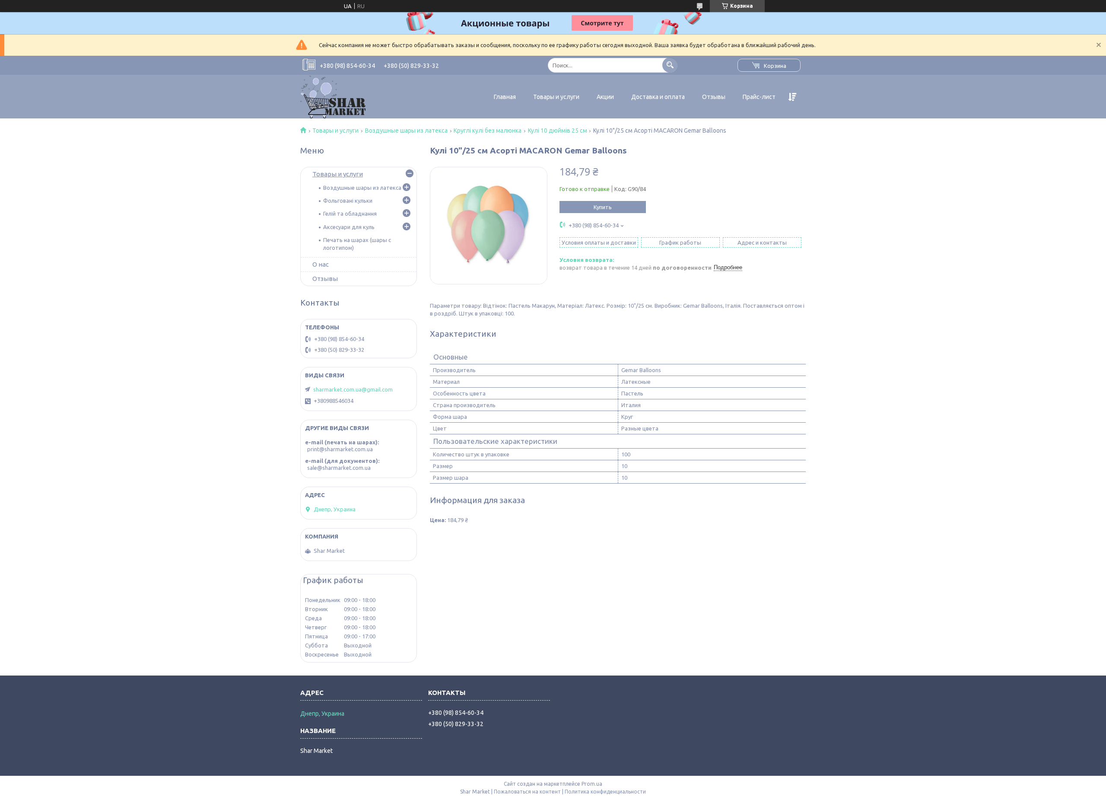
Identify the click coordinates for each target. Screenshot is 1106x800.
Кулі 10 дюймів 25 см (557, 130)
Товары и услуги (556, 96)
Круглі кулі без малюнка (487, 130)
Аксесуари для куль (349, 227)
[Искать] (669, 65)
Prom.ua (592, 784)
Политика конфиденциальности (605, 791)
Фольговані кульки (347, 201)
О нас (320, 264)
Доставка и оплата (658, 96)
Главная (505, 96)
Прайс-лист (759, 96)
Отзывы (713, 96)
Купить (603, 207)
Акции (605, 96)
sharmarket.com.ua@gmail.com (353, 389)
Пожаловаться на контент (527, 791)
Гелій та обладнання (350, 213)
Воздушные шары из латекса (406, 130)
